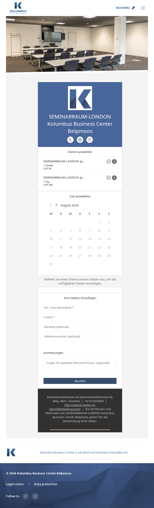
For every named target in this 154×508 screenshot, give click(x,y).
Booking (123, 7)
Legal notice (15, 484)
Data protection (45, 484)
